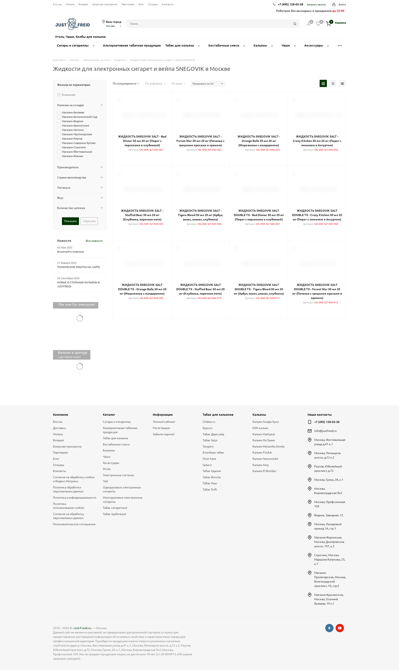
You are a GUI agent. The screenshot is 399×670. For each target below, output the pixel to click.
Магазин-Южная (72, 156)
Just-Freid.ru (82, 628)
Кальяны (109, 450)
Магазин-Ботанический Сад (79, 116)
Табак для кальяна (115, 438)
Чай (105, 481)
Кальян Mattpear (263, 434)
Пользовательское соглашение (74, 524)
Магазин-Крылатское (75, 125)
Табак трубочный (114, 514)
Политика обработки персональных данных (68, 489)
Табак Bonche (212, 477)
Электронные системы (118, 475)
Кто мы (57, 4)
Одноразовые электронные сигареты (122, 489)
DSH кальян (260, 428)
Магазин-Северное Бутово (79, 142)
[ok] (329, 628)
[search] (295, 24)
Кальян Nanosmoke (265, 458)
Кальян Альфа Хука (265, 421)
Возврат (83, 4)
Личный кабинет (164, 421)
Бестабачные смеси (116, 444)
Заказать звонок (316, 4)
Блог (141, 4)
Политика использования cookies (68, 506)
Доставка (59, 428)
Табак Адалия (212, 471)
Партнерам (127, 4)
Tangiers (208, 446)
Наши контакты (320, 414)
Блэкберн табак (213, 452)
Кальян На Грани (263, 440)
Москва (110, 26)
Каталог (109, 414)
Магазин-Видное (72, 121)
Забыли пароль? (164, 434)
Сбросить (89, 221)
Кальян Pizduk (262, 452)
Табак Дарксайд (213, 434)
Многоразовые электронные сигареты (122, 499)
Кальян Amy (260, 465)
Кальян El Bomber (264, 471)
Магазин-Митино (73, 129)
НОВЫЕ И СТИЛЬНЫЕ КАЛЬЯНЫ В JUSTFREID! (78, 284)
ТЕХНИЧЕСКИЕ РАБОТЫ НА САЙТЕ (78, 267)
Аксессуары (111, 463)
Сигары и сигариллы (117, 421)
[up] (379, 654)
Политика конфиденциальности (74, 497)
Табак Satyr (210, 440)
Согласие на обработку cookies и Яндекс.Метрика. (74, 479)
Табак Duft (210, 489)
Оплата (70, 4)
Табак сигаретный (115, 507)
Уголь (107, 469)
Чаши (106, 456)
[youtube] (340, 628)
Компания (60, 414)
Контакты (167, 4)
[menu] (340, 45)
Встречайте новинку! (70, 251)
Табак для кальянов (218, 414)
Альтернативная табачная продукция (120, 430)
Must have (209, 458)
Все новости (94, 240)
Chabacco (209, 421)
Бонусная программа (104, 4)
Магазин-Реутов (72, 138)
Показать (70, 221)
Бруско (207, 428)
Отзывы (153, 4)
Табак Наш (210, 483)
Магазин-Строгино (74, 147)
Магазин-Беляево (73, 112)
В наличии (68, 94)
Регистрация (161, 428)
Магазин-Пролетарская (77, 134)
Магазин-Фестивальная (77, 151)
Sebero (207, 465)
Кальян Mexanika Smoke (268, 446)
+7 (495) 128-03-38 (290, 4)
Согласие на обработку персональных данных (68, 516)
